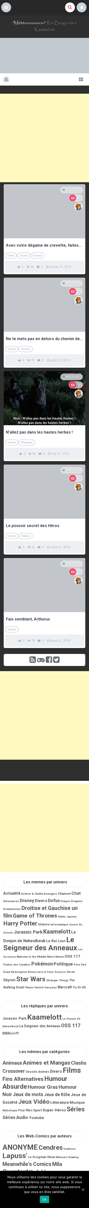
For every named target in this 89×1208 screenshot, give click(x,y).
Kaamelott (45, 29)
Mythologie (9, 1110)
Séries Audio (15, 1117)
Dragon (65, 901)
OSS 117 (72, 956)
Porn (77, 964)
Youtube (36, 1118)
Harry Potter (20, 923)
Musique (77, 1102)
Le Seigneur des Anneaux (40, 944)
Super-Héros (54, 1110)
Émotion (25, 536)
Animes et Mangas (46, 1062)
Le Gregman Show (41, 1157)
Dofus (54, 900)
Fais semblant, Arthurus (28, 619)
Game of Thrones (35, 915)
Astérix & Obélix (32, 893)
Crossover (13, 1071)
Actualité (12, 893)
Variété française (45, 987)
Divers (41, 900)
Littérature (59, 1102)
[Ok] (82, 1189)
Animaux (12, 1063)
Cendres (51, 1147)
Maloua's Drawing (67, 1157)
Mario (51, 956)
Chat (76, 893)
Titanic (29, 987)
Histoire (44, 924)
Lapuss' (14, 1156)
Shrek (71, 972)
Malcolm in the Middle (31, 956)
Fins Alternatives (23, 1079)
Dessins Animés (37, 1071)
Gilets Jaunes (67, 916)
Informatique (59, 924)
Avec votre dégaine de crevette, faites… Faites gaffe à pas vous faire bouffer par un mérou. (44, 245)
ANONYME (20, 1147)
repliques (72, 190)
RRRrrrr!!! (10, 1033)
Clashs (79, 1063)
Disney (27, 900)
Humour (37, 255)
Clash (10, 255)
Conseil (23, 255)
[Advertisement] (44, 138)
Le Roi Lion (56, 941)
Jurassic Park (28, 932)
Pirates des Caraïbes (17, 964)
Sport (37, 1110)
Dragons (77, 901)
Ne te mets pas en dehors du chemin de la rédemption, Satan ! (44, 338)
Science (60, 972)
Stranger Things (57, 980)
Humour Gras (43, 1087)
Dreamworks (12, 909)
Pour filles (25, 1110)
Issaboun (70, 1148)
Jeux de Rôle (57, 1094)
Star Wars (30, 979)
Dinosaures (11, 901)
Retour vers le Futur (41, 972)
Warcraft (65, 987)
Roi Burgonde (60, 22)
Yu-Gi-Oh (79, 987)
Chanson (64, 893)
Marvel (59, 956)
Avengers (50, 893)
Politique (63, 964)
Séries (76, 1109)
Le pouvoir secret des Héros (32, 525)
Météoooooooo (29, 22)
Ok (44, 1199)
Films (72, 1070)
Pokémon (42, 964)
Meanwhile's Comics (26, 1164)
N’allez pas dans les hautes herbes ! (39, 432)
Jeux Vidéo (33, 1101)
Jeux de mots (28, 1094)
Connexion (82, 7)
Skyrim (9, 980)
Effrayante (27, 442)
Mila (57, 1164)
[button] (6, 7)
